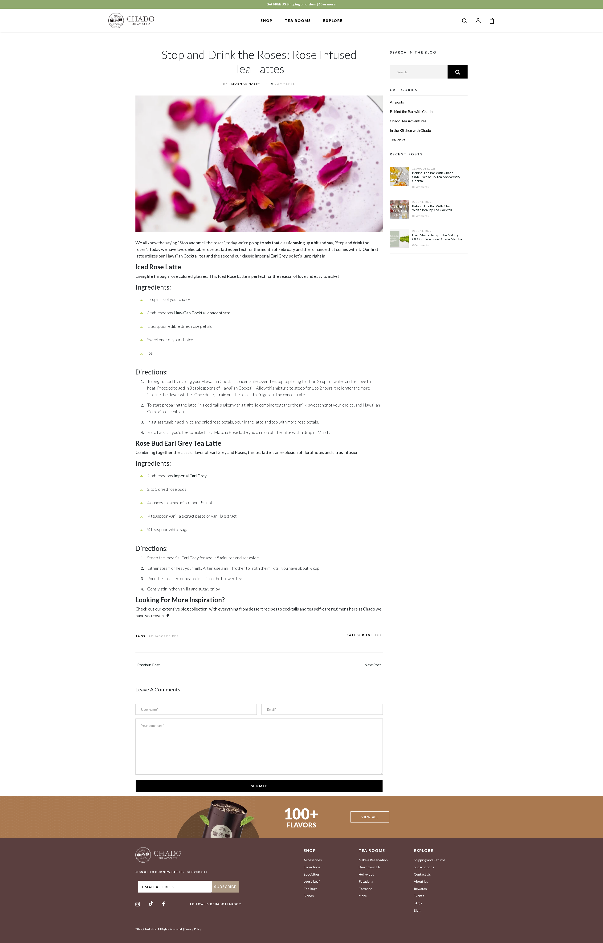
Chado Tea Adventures (408, 121)
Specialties (312, 874)
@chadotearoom (225, 904)
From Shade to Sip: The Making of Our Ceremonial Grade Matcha (437, 237)
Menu (363, 896)
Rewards (420, 889)
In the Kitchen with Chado (410, 130)
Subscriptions (424, 867)
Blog (378, 635)
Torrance (365, 889)
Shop (267, 20)
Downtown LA (369, 867)
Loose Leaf (312, 881)
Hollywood (366, 874)
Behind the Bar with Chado (411, 111)
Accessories (313, 860)
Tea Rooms (298, 20)
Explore (333, 20)
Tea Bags (310, 889)
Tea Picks (397, 139)
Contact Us (422, 874)
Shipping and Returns (429, 860)
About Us (421, 881)
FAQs (418, 903)
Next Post (372, 664)
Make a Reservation (373, 860)
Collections (312, 867)
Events (419, 896)
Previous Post (148, 664)
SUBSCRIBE (225, 886)
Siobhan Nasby (246, 83)
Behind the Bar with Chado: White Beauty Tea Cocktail (433, 208)
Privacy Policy (193, 929)
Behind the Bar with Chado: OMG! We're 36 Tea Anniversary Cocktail (436, 177)
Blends (309, 896)
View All (369, 817)
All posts (397, 102)
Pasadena (366, 881)
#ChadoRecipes (164, 636)
